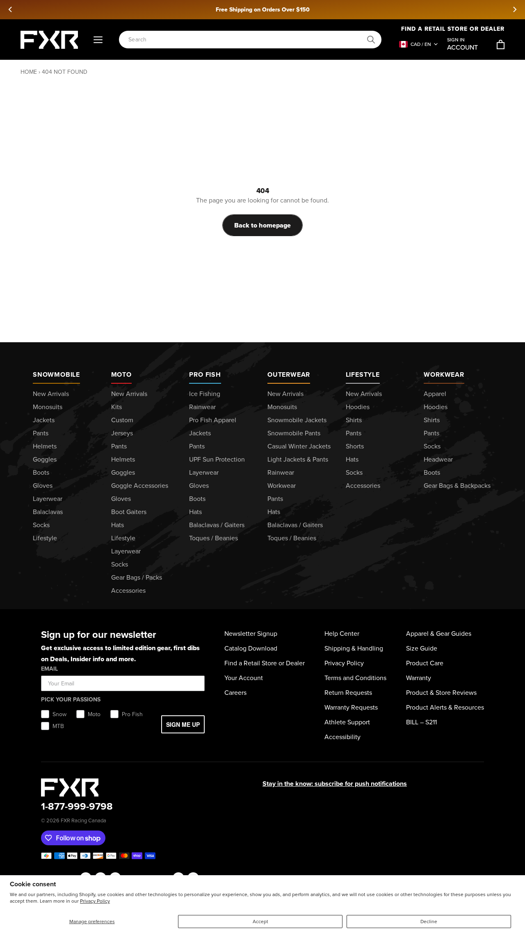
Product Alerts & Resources (445, 707)
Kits (116, 407)
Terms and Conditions (355, 678)
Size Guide (421, 648)
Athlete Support (347, 722)
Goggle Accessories (139, 485)
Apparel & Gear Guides (438, 633)
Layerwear (47, 498)
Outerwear (288, 374)
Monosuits (47, 407)
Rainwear (202, 407)
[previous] (10, 9)
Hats (117, 525)
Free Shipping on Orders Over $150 (263, 9)
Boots (41, 472)
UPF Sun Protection (217, 459)
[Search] (371, 40)
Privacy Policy (95, 901)
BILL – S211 (421, 722)
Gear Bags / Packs (136, 577)
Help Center (341, 633)
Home (29, 72)
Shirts (354, 420)
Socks (41, 525)
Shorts (355, 446)
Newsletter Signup (250, 633)
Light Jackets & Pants (297, 459)
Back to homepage (262, 225)
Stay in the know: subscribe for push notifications (334, 783)
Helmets (45, 446)
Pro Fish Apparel (212, 420)
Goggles (45, 459)
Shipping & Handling (353, 648)
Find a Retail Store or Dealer (452, 29)
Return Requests (348, 692)
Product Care (424, 663)
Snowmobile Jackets (296, 420)
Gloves (42, 485)
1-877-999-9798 (77, 806)
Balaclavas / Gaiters (216, 525)
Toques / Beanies (213, 538)
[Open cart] (500, 44)
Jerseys (122, 433)
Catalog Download (250, 648)
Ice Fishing (204, 393)
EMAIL (49, 668)
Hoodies (358, 407)
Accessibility (342, 737)
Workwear (281, 485)
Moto (121, 374)
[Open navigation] (98, 39)
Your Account (243, 678)
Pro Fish (205, 374)
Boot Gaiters (128, 512)
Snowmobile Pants (293, 433)
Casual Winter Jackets (299, 446)
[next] (514, 9)
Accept (260, 921)
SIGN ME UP (183, 724)
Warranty (418, 678)
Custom (122, 420)
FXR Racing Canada (83, 820)
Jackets (44, 420)
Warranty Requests (351, 707)
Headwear (438, 459)
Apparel (435, 393)
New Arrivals (51, 393)
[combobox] (245, 39)
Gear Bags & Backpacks (457, 485)
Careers (235, 692)
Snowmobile (56, 374)
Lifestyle (45, 538)
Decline (428, 921)
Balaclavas (48, 512)
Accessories (128, 590)
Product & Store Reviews (441, 692)
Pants (40, 433)
